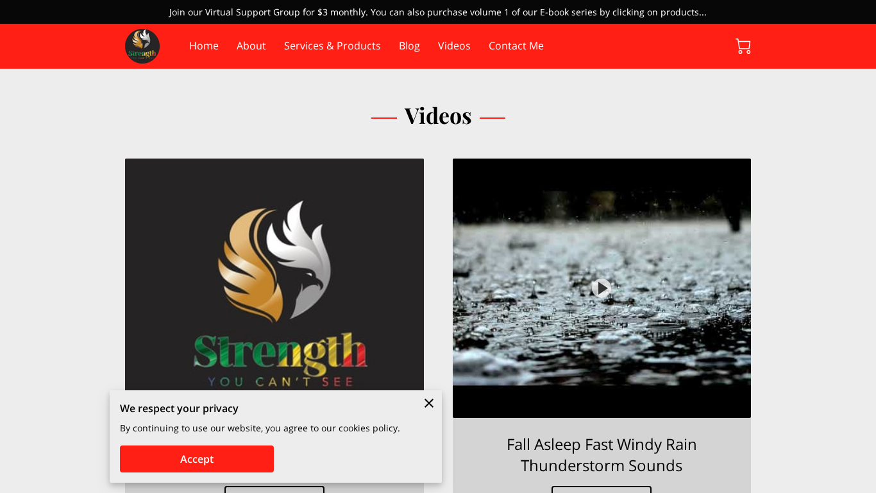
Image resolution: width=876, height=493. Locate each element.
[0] (743, 46)
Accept (197, 459)
